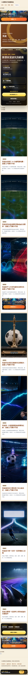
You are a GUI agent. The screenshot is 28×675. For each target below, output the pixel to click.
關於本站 (14, 664)
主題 (6, 5)
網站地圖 (19, 664)
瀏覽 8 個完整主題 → (7, 44)
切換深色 (17, 5)
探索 (2, 5)
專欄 (9, 5)
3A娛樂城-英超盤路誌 (7, 2)
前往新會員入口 (14, 94)
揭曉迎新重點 (14, 98)
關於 (12, 5)
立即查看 (21, 671)
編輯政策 (9, 664)
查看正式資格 (14, 632)
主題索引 (3, 664)
